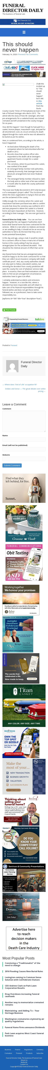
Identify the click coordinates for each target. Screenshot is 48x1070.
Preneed (21, 54)
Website (6, 455)
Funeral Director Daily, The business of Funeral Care (24, 1058)
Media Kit (24, 1062)
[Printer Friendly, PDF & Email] (9, 310)
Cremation (8, 1053)
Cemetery (40, 1050)
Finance (17, 1050)
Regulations (28, 1050)
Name (5, 435)
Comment (6, 409)
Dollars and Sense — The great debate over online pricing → (25, 390)
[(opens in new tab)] (23, 22)
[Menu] (24, 32)
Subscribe (39, 1053)
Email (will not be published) (14, 445)
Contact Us (24, 1064)
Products (29, 1053)
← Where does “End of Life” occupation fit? (19, 384)
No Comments (32, 54)
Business (8, 1050)
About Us (24, 1060)
